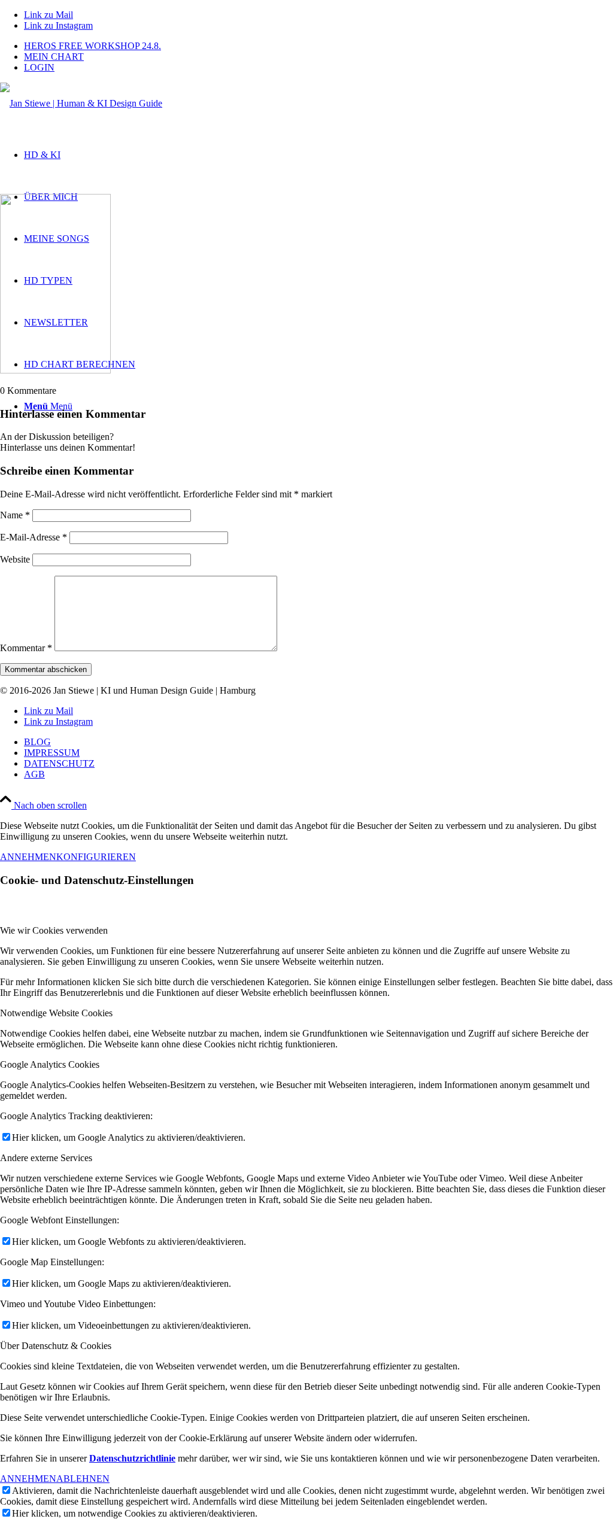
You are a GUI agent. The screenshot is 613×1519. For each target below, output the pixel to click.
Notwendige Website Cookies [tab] (56, 1013)
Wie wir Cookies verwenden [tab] (54, 930)
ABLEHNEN (83, 1479)
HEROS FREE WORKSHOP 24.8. (92, 46)
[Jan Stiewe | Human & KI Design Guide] (81, 103)
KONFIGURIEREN (96, 857)
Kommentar (26, 648)
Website (15, 559)
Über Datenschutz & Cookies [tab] (55, 1346)
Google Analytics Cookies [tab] (49, 1064)
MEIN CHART (54, 56)
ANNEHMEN (28, 857)
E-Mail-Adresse (33, 537)
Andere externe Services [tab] (46, 1158)
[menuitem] (318, 46)
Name (15, 515)
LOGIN (39, 67)
